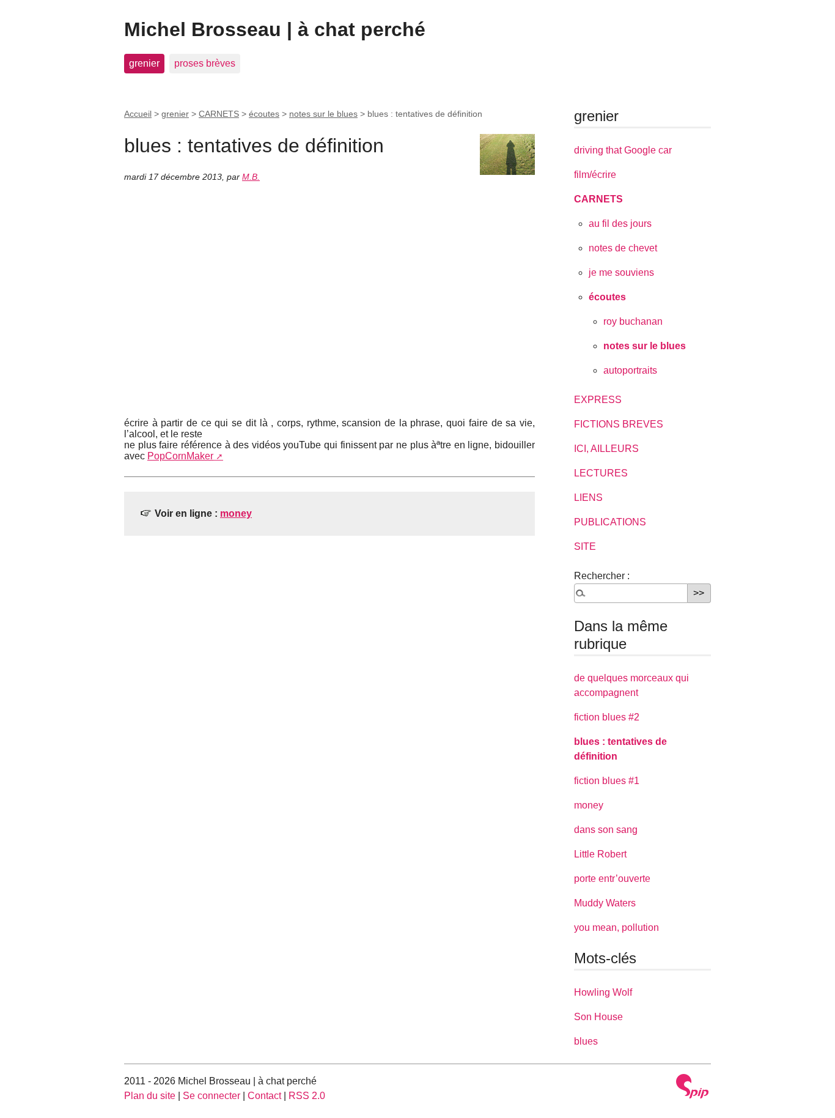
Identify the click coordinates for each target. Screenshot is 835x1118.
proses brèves (204, 63)
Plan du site (149, 1095)
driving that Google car (623, 150)
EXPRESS (598, 399)
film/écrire (595, 174)
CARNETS (219, 114)
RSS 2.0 (307, 1095)
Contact (264, 1095)
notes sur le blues (323, 114)
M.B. (251, 177)
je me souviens (621, 272)
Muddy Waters (605, 903)
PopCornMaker (180, 456)
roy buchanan (633, 321)
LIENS (588, 497)
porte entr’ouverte (612, 878)
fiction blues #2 (606, 717)
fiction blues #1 (606, 781)
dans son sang (606, 829)
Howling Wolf (603, 992)
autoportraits (630, 370)
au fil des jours (620, 223)
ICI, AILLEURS (606, 448)
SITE (585, 546)
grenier (144, 63)
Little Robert (600, 854)
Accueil (138, 114)
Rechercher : (602, 576)
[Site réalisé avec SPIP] (692, 1086)
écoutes (264, 114)
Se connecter (211, 1095)
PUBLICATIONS (610, 522)
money (236, 513)
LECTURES (601, 473)
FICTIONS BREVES (618, 424)
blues (586, 1041)
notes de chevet (623, 248)
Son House (598, 1017)
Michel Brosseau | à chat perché (274, 29)
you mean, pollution (616, 927)
